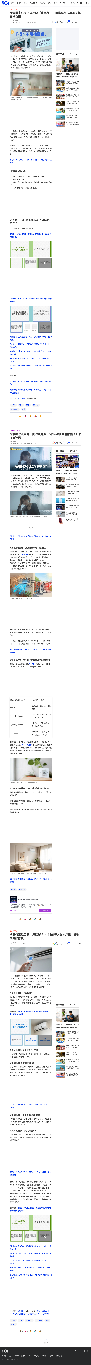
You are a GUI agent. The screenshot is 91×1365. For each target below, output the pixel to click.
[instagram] (75, 1351)
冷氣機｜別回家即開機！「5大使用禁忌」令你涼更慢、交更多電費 (31, 1083)
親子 (15, 9)
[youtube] (79, 1351)
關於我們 (10, 1356)
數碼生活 (20, 430)
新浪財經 (25, 554)
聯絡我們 (44, 1356)
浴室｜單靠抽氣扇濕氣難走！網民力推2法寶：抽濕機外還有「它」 (31, 367)
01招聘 (17, 1356)
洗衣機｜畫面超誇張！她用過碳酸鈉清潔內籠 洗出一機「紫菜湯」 (29, 345)
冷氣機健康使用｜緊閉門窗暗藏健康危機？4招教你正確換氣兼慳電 (31, 880)
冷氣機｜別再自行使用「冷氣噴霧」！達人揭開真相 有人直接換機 (30, 1151)
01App (30, 1356)
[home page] (5, 3)
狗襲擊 (19, 3)
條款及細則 (59, 1356)
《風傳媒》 (20, 1289)
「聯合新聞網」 (21, 399)
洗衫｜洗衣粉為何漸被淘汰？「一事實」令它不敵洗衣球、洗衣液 (30, 360)
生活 (11, 9)
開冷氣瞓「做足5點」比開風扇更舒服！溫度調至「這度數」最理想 (31, 1246)
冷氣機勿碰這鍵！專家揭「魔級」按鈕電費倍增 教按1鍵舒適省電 (31, 537)
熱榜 (55, 3)
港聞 (12, 3)
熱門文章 (60, 54)
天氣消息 (43, 3)
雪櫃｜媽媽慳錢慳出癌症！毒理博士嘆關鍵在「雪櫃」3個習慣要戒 (31, 338)
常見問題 (36, 1356)
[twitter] (88, 1351)
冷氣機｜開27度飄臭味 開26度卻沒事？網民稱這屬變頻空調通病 (31, 161)
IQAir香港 (32, 664)
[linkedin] (83, 1351)
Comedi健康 (26, 745)
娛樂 (25, 3)
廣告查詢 (23, 1356)
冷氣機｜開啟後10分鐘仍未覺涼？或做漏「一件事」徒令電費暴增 (30, 1232)
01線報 (4, 1356)
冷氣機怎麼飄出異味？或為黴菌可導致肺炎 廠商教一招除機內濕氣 (30, 1225)
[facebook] (71, 1351)
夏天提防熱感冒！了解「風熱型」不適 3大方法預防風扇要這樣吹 (31, 1254)
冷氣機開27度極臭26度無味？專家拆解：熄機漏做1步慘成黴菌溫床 (30, 651)
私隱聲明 (51, 1356)
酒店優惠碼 (33, 3)
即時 (49, 3)
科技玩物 (12, 430)
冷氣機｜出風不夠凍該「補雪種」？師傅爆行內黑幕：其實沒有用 (30, 1239)
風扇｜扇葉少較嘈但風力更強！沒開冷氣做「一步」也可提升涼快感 (30, 352)
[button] (72, 22)
